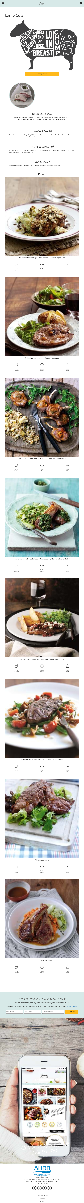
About (42, 1201)
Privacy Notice (72, 1006)
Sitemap (42, 1198)
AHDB (42, 1192)
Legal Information (42, 1195)
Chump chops (42, 74)
